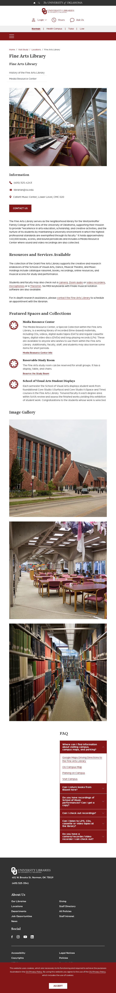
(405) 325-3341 (20, 883)
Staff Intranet (66, 916)
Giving (62, 901)
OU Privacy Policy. (34, 972)
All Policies (65, 911)
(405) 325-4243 (23, 182)
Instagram (18, 937)
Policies (63, 958)
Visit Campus (69, 779)
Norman (36, 28)
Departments (18, 911)
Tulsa (71, 28)
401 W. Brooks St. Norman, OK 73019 (32, 877)
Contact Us (20, 208)
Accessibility (18, 953)
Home (12, 49)
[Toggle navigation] (11, 36)
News (14, 921)
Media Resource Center (23, 78)
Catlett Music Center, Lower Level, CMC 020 (38, 197)
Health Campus (54, 28)
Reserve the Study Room (36, 373)
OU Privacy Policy (97, 972)
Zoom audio (76, 282)
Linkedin (32, 936)
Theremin (35, 286)
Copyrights (17, 958)
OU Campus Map (72, 767)
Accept (58, 986)
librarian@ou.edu (24, 189)
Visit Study (23, 49)
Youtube (25, 937)
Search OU (39, 3)
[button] (39, 20)
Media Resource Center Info (37, 353)
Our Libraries (18, 901)
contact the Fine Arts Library (73, 297)
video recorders (96, 282)
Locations (36, 49)
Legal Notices (67, 953)
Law (82, 28)
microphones (16, 286)
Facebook (12, 936)
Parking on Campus (73, 773)
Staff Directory (67, 906)
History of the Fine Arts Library (27, 72)
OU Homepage (34, 3)
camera (63, 282)
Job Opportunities (21, 916)
